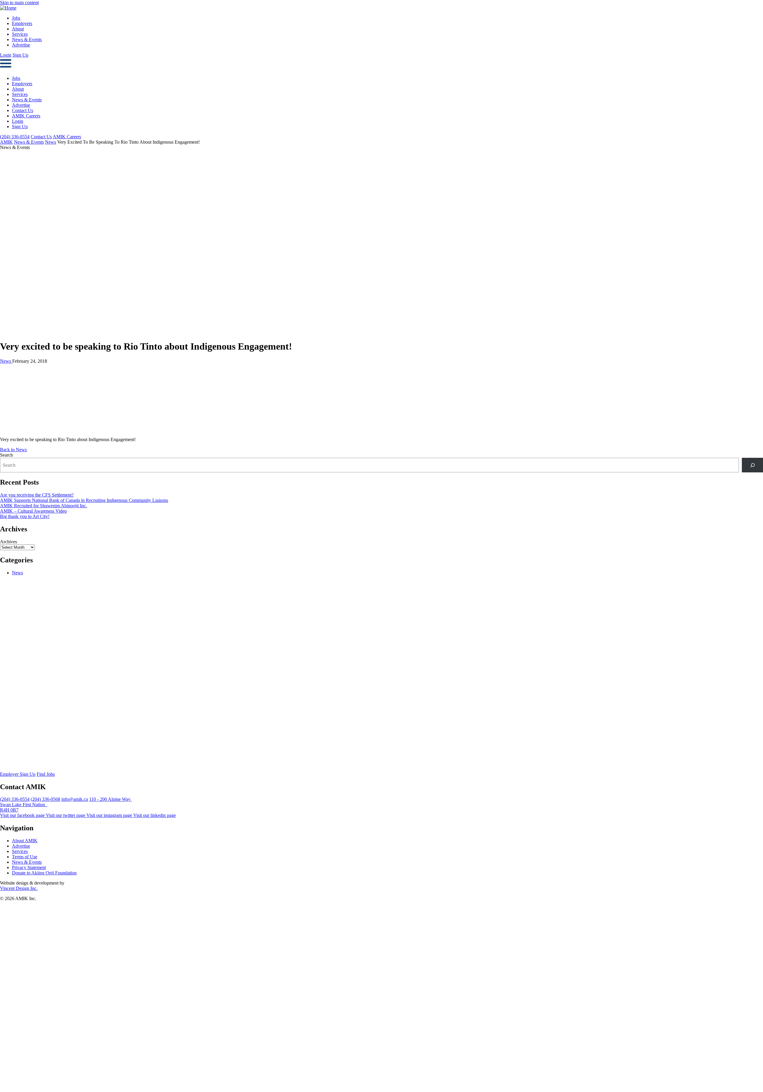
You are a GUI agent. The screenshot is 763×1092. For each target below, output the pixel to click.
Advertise (21, 44)
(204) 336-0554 (15, 136)
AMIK (6, 142)
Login (5, 55)
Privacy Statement (29, 867)
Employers (22, 23)
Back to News (13, 449)
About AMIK (25, 840)
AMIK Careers (26, 115)
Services (20, 34)
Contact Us (22, 110)
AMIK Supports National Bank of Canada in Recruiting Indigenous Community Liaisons (84, 500)
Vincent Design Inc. (19, 888)
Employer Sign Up (17, 774)
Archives (8, 541)
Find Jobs (46, 774)
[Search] (752, 465)
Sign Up (20, 55)
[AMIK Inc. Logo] (212, 768)
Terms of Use (24, 856)
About (18, 28)
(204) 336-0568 (45, 799)
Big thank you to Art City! (24, 516)
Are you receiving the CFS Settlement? (37, 494)
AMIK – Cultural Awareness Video (33, 511)
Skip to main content (19, 2)
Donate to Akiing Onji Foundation (44, 872)
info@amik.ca (74, 799)
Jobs (16, 18)
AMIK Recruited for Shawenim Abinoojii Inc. (43, 505)
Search (6, 454)
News (50, 142)
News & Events (27, 39)
